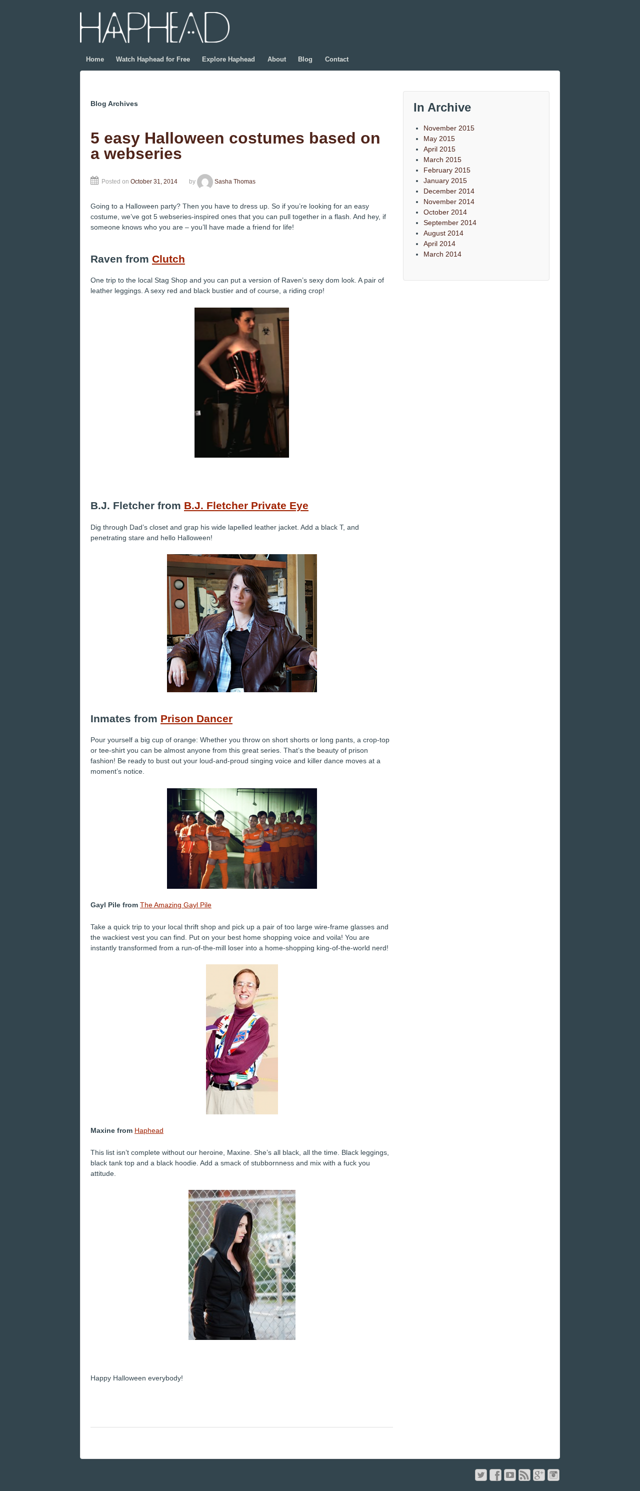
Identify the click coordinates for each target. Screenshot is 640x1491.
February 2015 (447, 170)
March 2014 (443, 254)
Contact (336, 59)
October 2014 (445, 212)
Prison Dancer (196, 718)
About (277, 59)
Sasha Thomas (235, 181)
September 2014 (450, 223)
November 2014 (449, 202)
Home (95, 59)
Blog (305, 59)
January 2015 (445, 181)
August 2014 (444, 233)
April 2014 (440, 244)
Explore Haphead (228, 59)
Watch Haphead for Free (153, 59)
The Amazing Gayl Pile (176, 905)
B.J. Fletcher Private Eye (246, 505)
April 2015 (440, 149)
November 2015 (449, 128)
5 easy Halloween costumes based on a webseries (235, 146)
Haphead (149, 1130)
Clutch (168, 259)
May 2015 (439, 139)
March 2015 (443, 160)
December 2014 (449, 191)
